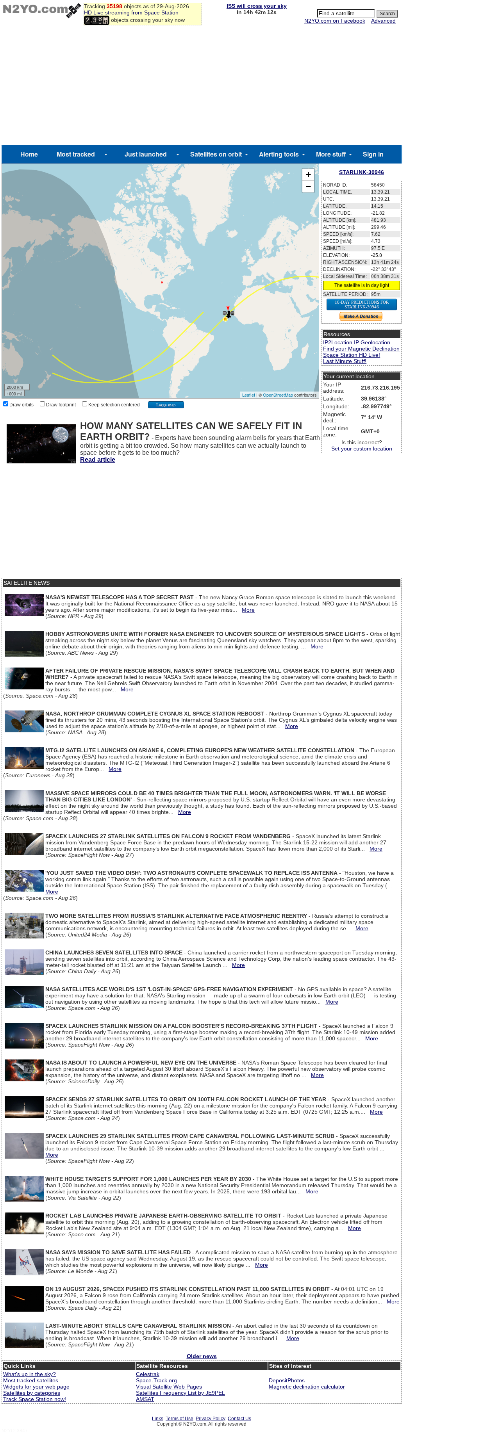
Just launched (146, 154)
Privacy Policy (210, 1418)
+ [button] (308, 174)
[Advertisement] (202, 86)
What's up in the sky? (29, 1374)
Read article (97, 459)
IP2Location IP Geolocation (356, 342)
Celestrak (147, 1374)
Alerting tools (279, 154)
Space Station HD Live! (351, 355)
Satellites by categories (31, 1393)
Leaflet (248, 395)
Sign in (373, 154)
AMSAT (145, 1399)
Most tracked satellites (30, 1380)
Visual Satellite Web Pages (169, 1386)
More (248, 610)
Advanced (383, 21)
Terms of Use (179, 1418)
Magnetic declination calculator (307, 1386)
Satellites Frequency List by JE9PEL (180, 1393)
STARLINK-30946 (361, 172)
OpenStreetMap (278, 395)
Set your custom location (361, 448)
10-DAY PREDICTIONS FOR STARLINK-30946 (362, 304)
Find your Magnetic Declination (361, 348)
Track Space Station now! (34, 1399)
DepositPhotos (287, 1380)
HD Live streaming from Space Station (131, 12)
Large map (166, 404)
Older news (202, 1356)
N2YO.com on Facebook (334, 21)
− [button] (308, 186)
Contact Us (239, 1418)
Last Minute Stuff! (344, 361)
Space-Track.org (156, 1380)
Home (29, 154)
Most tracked (76, 154)
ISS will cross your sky (257, 6)
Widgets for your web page (36, 1386)
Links (157, 1418)
